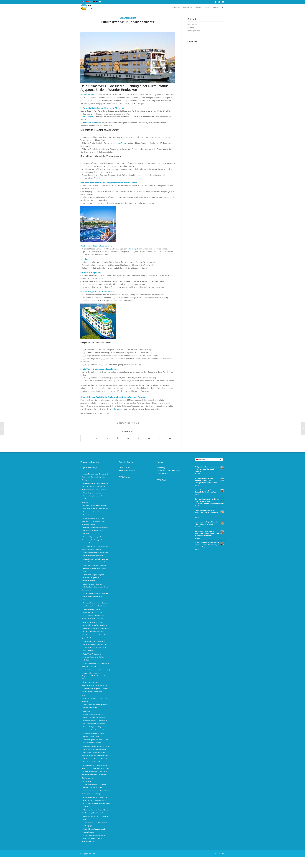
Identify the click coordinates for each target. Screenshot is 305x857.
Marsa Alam (86, 711)
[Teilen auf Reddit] (159, 438)
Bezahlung (161, 467)
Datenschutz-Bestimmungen (168, 470)
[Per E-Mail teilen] (170, 438)
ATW (96, 413)
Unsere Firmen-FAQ (165, 473)
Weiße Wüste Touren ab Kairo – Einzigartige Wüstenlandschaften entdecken (93, 657)
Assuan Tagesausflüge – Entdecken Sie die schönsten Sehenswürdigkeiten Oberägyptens (95, 477)
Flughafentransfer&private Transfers (94, 490)
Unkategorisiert (128, 18)
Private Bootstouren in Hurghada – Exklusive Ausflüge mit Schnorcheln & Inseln (94, 568)
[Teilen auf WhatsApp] (107, 438)
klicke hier (116, 409)
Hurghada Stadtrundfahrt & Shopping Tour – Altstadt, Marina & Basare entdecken (95, 531)
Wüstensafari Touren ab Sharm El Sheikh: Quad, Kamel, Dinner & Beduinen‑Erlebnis (93, 838)
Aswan (84, 471)
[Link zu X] (219, 2)
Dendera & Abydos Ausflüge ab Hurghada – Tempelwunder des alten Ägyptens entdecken (94, 521)
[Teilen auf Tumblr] (138, 438)
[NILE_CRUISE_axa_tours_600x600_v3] (127, 57)
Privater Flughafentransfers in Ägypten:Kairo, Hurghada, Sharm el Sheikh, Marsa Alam (94, 496)
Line (137, 423)
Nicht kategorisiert (88, 778)
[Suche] (222, 7)
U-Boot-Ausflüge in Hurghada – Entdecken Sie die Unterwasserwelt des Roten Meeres (95, 587)
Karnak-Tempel (121, 143)
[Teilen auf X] (96, 438)
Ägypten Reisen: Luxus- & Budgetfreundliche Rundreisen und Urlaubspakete (93, 676)
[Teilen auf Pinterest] (117, 438)
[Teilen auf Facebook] (86, 438)
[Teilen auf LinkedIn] (128, 438)
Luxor (83, 695)
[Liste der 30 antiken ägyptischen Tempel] (2, 428)
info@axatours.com (127, 470)
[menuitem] (176, 7)
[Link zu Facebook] (215, 2)
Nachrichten (192, 25)
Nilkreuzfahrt (89, 94)
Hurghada (85, 502)
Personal (191, 27)
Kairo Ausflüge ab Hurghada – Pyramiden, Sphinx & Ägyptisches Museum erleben (93, 540)
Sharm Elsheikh (87, 781)
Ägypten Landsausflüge (89, 468)
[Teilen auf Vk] (149, 438)
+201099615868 (126, 467)
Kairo (83, 600)
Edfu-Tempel (133, 249)
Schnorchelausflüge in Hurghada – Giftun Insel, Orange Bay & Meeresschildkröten (94, 578)
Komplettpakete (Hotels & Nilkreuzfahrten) (96, 670)
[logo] (88, 7)
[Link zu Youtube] (223, 2)
